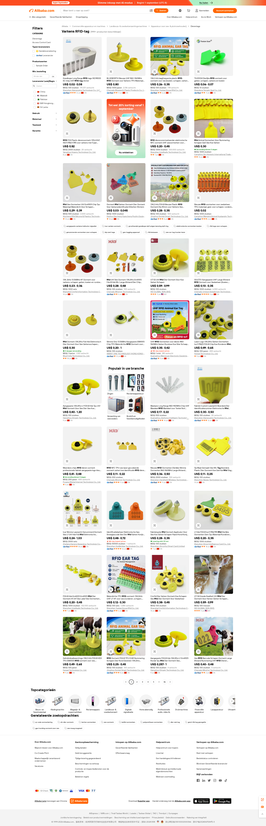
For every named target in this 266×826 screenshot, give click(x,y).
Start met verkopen (204, 753)
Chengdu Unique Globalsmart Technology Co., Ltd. (213, 292)
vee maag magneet (74, 728)
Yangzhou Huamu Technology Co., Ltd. (79, 152)
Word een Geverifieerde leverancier (211, 764)
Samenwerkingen (203, 769)
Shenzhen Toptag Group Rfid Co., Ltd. (166, 90)
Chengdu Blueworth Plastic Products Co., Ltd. (126, 90)
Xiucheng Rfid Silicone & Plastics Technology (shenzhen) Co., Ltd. (82, 216)
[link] (262, 799)
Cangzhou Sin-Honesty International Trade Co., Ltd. (213, 154)
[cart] (189, 11)
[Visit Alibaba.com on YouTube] (220, 780)
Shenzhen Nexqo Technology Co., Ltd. (210, 480)
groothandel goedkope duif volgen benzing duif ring (148, 226)
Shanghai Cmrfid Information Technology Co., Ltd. (82, 292)
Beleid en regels (82, 777)
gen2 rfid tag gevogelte (197, 722)
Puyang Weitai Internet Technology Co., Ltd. (82, 482)
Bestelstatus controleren (207, 758)
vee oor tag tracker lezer (175, 232)
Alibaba (65, 26)
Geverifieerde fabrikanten (127, 748)
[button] (151, 10)
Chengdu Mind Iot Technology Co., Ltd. (123, 292)
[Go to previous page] (125, 681)
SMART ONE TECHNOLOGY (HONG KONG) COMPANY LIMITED (126, 353)
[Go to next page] (170, 681)
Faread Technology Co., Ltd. (206, 353)
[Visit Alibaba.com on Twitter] (209, 780)
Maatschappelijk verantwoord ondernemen (47, 759)
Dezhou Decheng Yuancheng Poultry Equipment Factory (126, 216)
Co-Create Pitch (42, 753)
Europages (173, 813)
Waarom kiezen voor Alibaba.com (49, 748)
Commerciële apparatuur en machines (88, 26)
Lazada (133, 813)
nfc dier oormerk (66, 722)
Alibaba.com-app (182, 801)
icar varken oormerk (113, 226)
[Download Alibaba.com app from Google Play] (222, 801)
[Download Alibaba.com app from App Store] (201, 801)
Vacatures (39, 766)
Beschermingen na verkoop (87, 764)
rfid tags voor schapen (218, 226)
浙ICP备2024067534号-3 (204, 822)
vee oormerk (109, 722)
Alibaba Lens (40, 801)
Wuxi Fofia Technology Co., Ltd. (76, 356)
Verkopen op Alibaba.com (207, 748)
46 (165, 682)
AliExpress (93, 813)
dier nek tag (175, 722)
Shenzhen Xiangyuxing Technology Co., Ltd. (81, 90)
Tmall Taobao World (119, 813)
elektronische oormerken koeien (189, 226)
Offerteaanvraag (123, 753)
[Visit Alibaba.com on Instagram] (214, 780)
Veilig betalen (81, 748)
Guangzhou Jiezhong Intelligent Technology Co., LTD (169, 418)
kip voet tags (110, 232)
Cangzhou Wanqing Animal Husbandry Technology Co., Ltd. (213, 216)
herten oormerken (88, 722)
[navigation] (44, 354)
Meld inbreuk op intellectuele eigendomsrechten (168, 770)
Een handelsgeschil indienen (168, 758)
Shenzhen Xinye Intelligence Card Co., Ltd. (212, 544)
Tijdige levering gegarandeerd (88, 758)
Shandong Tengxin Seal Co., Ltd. (207, 90)
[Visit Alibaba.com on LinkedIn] (203, 780)
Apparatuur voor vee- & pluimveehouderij (168, 26)
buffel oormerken (128, 722)
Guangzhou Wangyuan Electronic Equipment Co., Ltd (169, 356)
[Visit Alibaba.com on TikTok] (225, 780)
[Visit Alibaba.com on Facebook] (198, 780)
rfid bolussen (153, 232)
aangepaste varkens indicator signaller (81, 226)
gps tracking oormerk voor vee (47, 728)
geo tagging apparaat (131, 232)
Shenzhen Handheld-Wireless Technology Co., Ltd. (169, 480)
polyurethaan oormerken (153, 722)
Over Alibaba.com (43, 742)
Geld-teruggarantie (83, 753)
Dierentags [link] (195, 26)
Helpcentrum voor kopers (167, 748)
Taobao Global (144, 813)
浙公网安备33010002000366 (178, 822)
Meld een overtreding (165, 777)
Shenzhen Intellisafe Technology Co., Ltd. (168, 152)
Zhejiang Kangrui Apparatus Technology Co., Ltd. (82, 544)
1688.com (104, 813)
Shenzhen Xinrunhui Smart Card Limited (167, 546)
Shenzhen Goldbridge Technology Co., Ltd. (125, 546)
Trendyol (162, 813)
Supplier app (144, 801)
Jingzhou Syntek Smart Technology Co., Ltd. (169, 216)
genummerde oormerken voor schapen (81, 232)
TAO (154, 813)
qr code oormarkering (43, 722)
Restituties (160, 764)
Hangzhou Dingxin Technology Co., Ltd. (79, 418)
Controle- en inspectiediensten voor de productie (92, 770)
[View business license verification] (158, 821)
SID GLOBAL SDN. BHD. (160, 292)
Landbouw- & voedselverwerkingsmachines (128, 26)
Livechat (159, 753)
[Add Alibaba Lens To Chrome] (79, 801)
